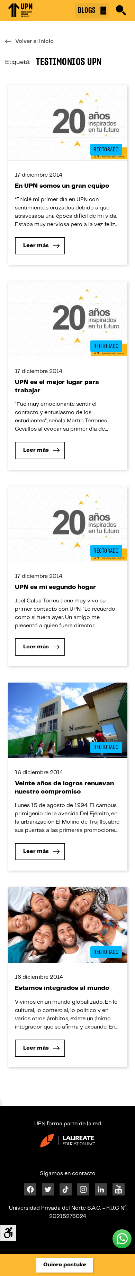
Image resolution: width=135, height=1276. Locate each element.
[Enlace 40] (67, 720)
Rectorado (106, 149)
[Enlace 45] (67, 925)
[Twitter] (48, 1189)
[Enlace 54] (67, 1140)
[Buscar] (121, 10)
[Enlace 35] (67, 523)
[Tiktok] (66, 1189)
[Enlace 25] (67, 122)
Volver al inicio (34, 41)
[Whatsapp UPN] (122, 1238)
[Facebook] (30, 1189)
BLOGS (87, 10)
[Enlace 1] (20, 10)
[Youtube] (118, 1189)
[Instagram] (83, 1189)
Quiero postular (65, 1264)
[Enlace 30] (67, 319)
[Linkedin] (101, 1189)
